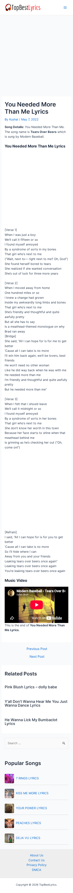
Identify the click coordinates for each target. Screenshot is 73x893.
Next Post (37, 656)
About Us (36, 855)
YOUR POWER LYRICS (31, 808)
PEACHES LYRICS (28, 823)
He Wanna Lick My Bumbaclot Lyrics (31, 722)
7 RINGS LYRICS (27, 778)
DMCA (36, 870)
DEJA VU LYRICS (28, 838)
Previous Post (37, 648)
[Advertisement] (36, 58)
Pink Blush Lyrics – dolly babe (31, 687)
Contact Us (36, 860)
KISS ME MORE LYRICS (32, 793)
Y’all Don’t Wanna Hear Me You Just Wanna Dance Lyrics (36, 703)
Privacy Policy (37, 865)
